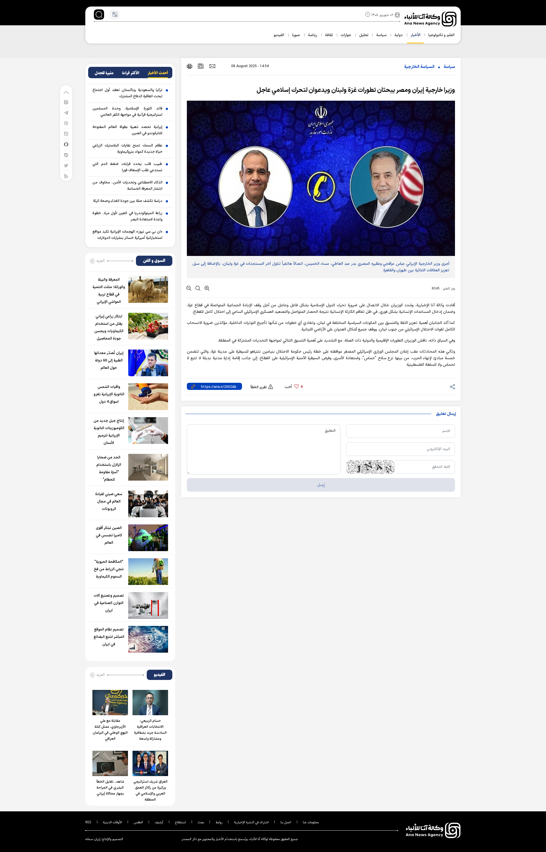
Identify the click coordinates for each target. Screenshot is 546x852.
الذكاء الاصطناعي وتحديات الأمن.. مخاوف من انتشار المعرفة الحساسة (127, 186)
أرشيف (159, 822)
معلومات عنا (311, 822)
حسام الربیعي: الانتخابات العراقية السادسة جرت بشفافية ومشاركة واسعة (150, 729)
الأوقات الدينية (112, 822)
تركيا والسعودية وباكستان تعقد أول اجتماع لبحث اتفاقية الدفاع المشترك (127, 93)
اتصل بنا (285, 822)
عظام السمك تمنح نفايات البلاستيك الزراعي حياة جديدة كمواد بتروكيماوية (127, 149)
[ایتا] (66, 133)
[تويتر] (66, 165)
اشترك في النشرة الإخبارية (251, 822)
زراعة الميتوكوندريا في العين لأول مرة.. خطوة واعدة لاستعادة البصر (127, 216)
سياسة (449, 67)
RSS (88, 822)
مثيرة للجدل (104, 73)
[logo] (431, 19)
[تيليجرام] (66, 112)
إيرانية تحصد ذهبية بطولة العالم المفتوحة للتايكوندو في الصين (127, 130)
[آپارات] (66, 123)
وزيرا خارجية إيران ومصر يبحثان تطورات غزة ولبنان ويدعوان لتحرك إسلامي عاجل (356, 90)
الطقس (138, 822)
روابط (219, 822)
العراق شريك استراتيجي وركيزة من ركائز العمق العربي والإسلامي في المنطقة (150, 790)
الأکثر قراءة (130, 73)
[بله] (66, 155)
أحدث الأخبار (158, 73)
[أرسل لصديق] (212, 66)
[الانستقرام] (66, 102)
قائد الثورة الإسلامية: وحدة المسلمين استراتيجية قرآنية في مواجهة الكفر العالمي (127, 112)
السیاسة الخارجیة (419, 67)
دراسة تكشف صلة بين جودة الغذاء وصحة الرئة (127, 201)
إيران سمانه (92, 839)
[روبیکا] (66, 144)
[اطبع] (189, 66)
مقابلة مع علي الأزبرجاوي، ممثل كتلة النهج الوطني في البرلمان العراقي (110, 729)
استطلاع (180, 822)
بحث (201, 822)
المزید (100, 260)
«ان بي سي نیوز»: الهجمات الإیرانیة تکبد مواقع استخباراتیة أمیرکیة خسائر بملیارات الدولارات (127, 235)
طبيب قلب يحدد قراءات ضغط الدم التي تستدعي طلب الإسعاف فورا (127, 167)
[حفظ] (201, 66)
